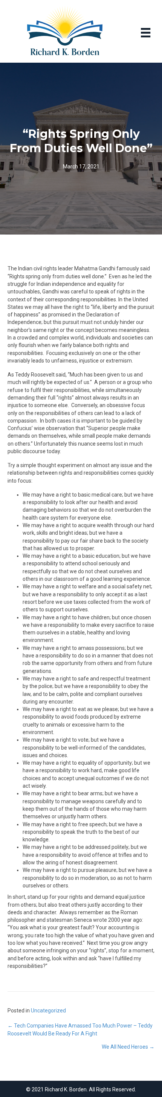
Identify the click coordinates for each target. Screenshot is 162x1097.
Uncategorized (48, 1011)
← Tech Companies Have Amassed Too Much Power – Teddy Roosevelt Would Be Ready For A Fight (80, 1029)
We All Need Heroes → (128, 1047)
